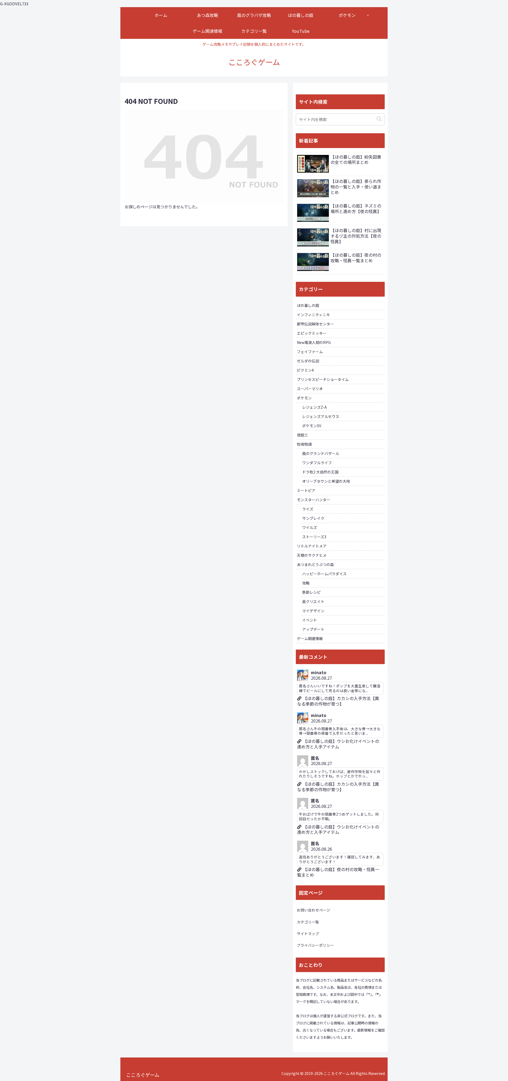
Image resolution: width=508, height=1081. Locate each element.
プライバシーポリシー (315, 945)
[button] (379, 119)
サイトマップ (308, 933)
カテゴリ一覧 (308, 921)
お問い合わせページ (313, 910)
